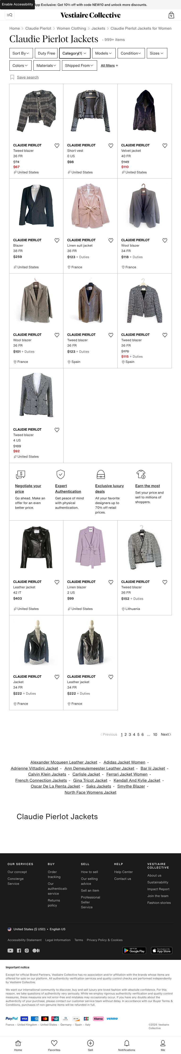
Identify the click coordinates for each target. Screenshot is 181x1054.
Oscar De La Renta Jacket (55, 786)
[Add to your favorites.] (57, 145)
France (10, 1024)
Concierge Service (16, 881)
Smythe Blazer (131, 786)
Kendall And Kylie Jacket (137, 780)
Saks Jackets (98, 786)
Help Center (123, 872)
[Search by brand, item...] (10, 15)
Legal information (57, 940)
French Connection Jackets (41, 780)
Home (14, 28)
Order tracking (54, 874)
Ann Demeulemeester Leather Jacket (99, 768)
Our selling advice (89, 881)
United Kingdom (27, 1024)
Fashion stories (159, 902)
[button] (171, 15)
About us (154, 875)
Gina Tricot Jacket (90, 780)
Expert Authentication (68, 488)
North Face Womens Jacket (90, 792)
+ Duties (82, 256)
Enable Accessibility (17, 4)
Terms (78, 940)
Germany (66, 1024)
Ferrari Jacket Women (127, 774)
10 (155, 734)
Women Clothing (71, 28)
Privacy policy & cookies (105, 940)
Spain (78, 1024)
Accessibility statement (24, 940)
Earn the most (147, 486)
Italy (87, 1024)
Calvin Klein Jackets (47, 774)
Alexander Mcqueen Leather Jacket (63, 762)
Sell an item (90, 890)
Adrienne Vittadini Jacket (34, 768)
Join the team (158, 896)
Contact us (122, 878)
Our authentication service (59, 888)
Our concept (17, 872)
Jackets (98, 28)
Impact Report (158, 889)
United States (49, 1024)
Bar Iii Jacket (153, 768)
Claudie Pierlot (38, 28)
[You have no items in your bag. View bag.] (171, 15)
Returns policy (54, 903)
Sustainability (157, 882)
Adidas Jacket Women (124, 762)
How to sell (89, 872)
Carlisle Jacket (86, 774)
